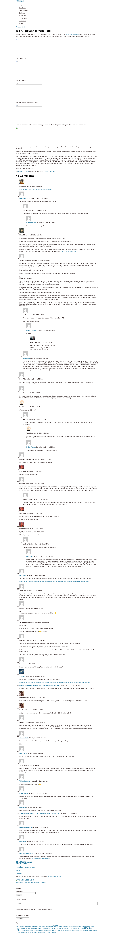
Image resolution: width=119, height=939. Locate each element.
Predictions (22, 21)
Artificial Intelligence (63, 926)
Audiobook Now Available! (26, 867)
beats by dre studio (25, 827)
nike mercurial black (26, 853)
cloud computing (89, 926)
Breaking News (23, 10)
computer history (25, 928)
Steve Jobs (20, 932)
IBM (18, 930)
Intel (22, 930)
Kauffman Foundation (46, 930)
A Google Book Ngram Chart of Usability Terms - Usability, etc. (39, 813)
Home (21, 5)
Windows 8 (43, 932)
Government (23, 18)
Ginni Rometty (80, 928)
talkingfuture (23, 198)
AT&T (69, 926)
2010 (45, 171)
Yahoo (49, 932)
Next (23, 27)
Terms (21, 23)
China (83, 926)
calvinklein (22, 841)
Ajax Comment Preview (69, 251)
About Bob (22, 8)
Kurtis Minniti (23, 793)
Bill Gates (74, 926)
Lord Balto (26, 358)
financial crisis (74, 928)
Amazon (40, 926)
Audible (18, 870)
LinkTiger (22, 575)
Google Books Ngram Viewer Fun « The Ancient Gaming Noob (39, 685)
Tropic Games (24, 738)
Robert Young (31, 223)
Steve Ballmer (93, 930)
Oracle (84, 930)
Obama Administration (76, 930)
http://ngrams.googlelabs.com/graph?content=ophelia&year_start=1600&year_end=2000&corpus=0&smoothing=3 (54, 682)
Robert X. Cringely (23, 171)
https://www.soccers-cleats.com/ (41, 858)
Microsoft (56, 930)
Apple (55, 925)
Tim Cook (27, 932)
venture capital (33, 932)
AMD (44, 926)
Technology (22, 15)
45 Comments (51, 171)
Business (22, 13)
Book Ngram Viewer (72, 34)
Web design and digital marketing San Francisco (31, 882)
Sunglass (22, 807)
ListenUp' (19, 873)
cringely (38, 928)
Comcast (18, 928)
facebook (65, 928)
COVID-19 (32, 928)
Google (88, 928)
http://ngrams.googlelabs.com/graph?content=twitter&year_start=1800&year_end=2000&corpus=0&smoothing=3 (54, 581)
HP (93, 928)
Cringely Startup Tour (48, 928)
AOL (51, 926)
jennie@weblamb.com (54, 876)
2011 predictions (20, 926)
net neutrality (68, 930)
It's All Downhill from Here (33, 30)
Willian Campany (24, 781)
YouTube (53, 932)
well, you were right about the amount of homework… (35, 189)
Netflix (62, 930)
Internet (36, 930)
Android (48, 926)
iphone (40, 930)
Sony (87, 930)
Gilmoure (22, 676)
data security (57, 928)
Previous (18, 27)
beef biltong (23, 753)
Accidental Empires (31, 926)
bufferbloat (79, 926)
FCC (69, 928)
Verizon (39, 932)
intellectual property (28, 930)
